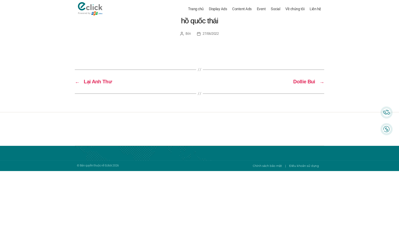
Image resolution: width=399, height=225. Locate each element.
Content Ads (242, 9)
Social (275, 9)
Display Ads (218, 9)
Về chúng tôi (294, 9)
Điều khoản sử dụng (304, 166)
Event (261, 9)
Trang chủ (196, 9)
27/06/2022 (211, 33)
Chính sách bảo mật (267, 166)
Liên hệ (315, 9)
